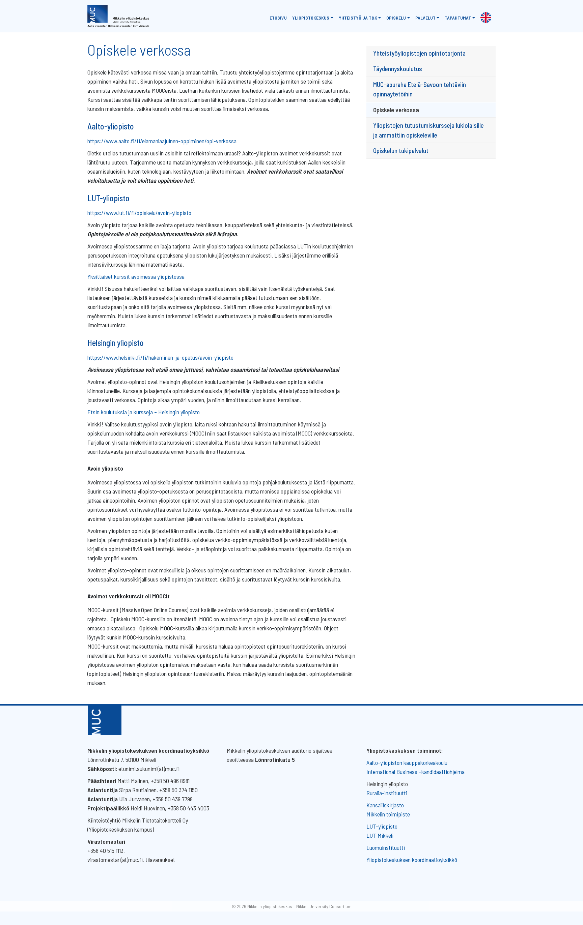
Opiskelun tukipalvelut (400, 150)
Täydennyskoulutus (397, 68)
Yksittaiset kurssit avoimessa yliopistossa (136, 276)
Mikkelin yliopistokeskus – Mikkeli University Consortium (299, 906)
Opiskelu (396, 18)
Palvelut (425, 18)
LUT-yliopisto (381, 826)
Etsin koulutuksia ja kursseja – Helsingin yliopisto (143, 412)
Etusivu (278, 18)
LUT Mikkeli (379, 835)
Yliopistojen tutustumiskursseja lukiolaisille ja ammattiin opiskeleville (428, 130)
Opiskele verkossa (396, 110)
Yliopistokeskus (310, 18)
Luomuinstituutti (385, 847)
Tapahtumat (458, 18)
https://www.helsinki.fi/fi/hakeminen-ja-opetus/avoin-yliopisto (160, 357)
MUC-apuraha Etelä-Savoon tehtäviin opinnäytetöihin (419, 89)
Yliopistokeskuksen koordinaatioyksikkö (411, 859)
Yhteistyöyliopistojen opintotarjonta (419, 53)
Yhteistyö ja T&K (358, 18)
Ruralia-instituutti (386, 793)
